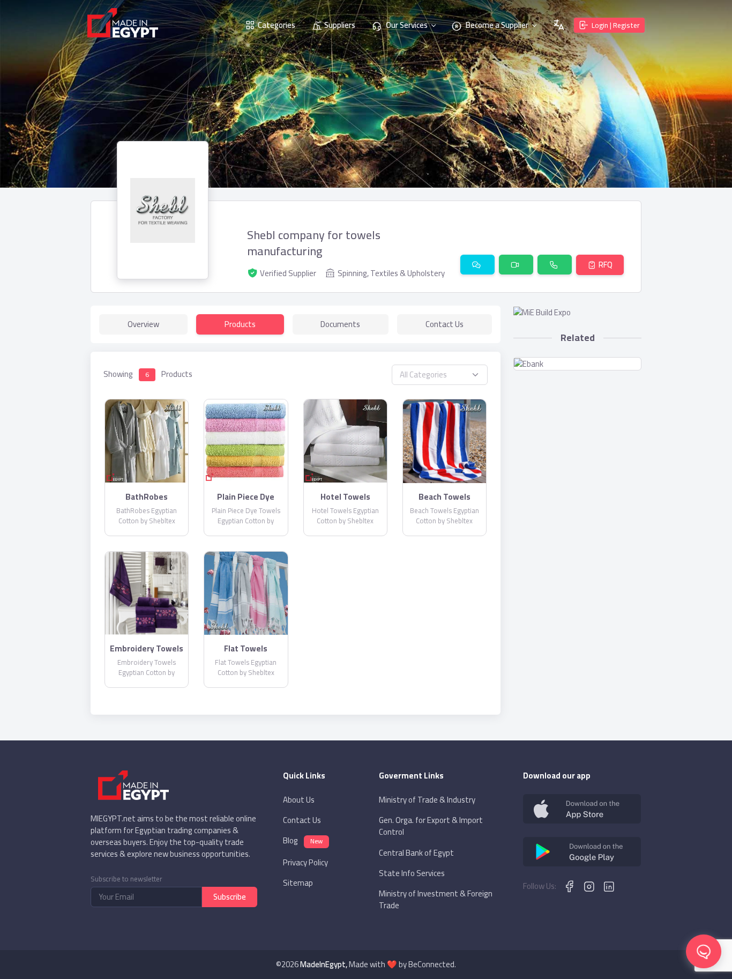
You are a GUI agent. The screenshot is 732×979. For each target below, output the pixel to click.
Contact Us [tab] (444, 324)
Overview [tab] (143, 324)
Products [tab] (240, 324)
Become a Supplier (496, 25)
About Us (299, 800)
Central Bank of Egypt (416, 853)
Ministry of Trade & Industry (427, 800)
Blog (303, 841)
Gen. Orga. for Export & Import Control (431, 826)
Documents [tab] (340, 324)
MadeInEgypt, (323, 964)
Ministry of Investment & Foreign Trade (435, 899)
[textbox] (439, 374)
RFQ (606, 264)
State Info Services (412, 873)
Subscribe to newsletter (126, 879)
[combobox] (440, 375)
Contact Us (302, 820)
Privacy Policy (305, 863)
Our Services (406, 25)
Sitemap (298, 883)
